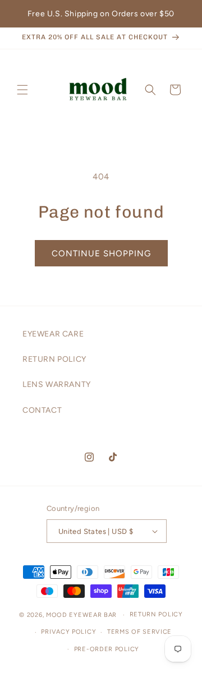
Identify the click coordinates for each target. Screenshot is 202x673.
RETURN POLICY (54, 359)
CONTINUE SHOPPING (101, 253)
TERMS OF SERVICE (139, 631)
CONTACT (42, 410)
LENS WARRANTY (56, 384)
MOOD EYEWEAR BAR (81, 615)
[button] (22, 89)
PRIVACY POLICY (68, 631)
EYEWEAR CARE (53, 334)
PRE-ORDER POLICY (106, 649)
